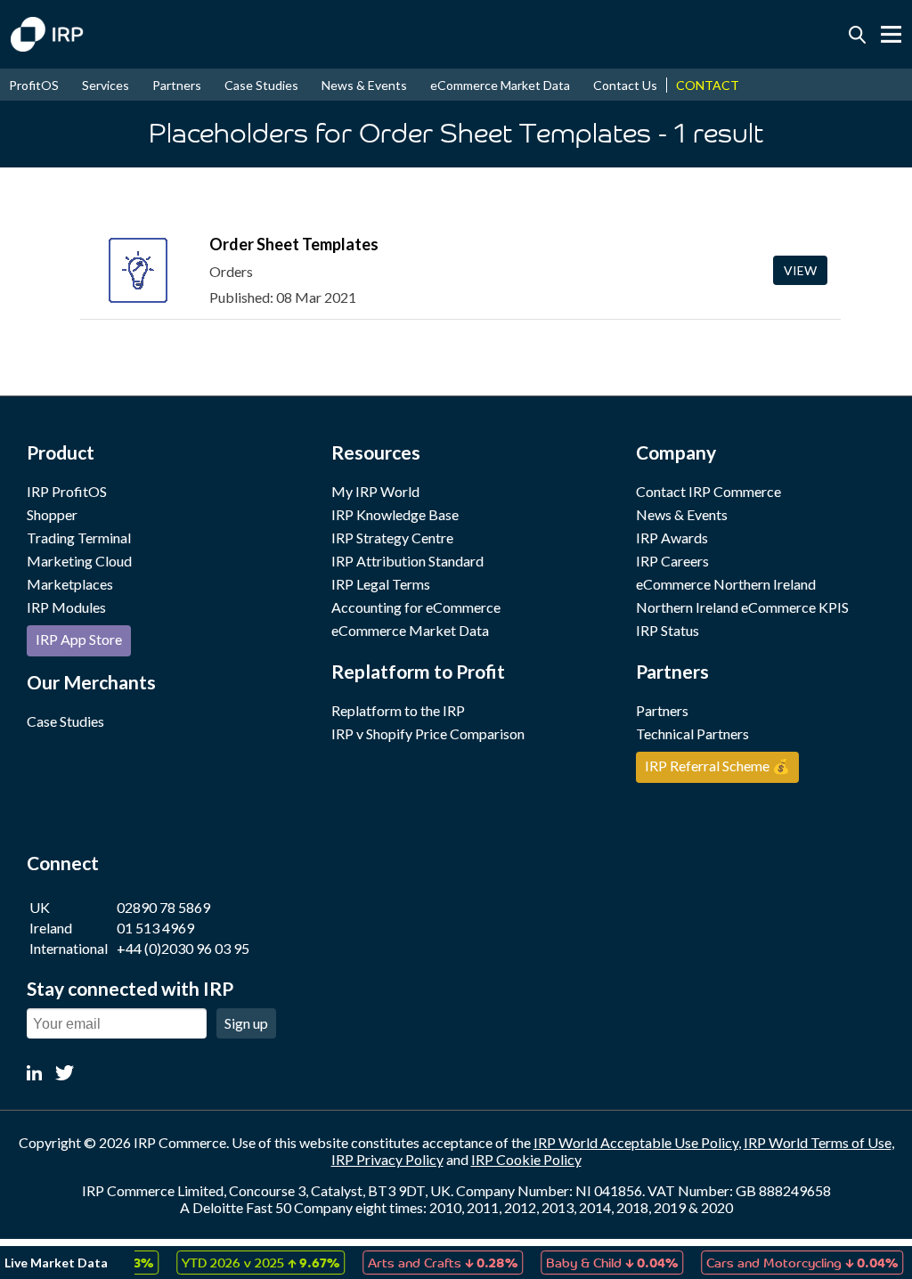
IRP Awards (672, 537)
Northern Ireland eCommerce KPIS (742, 607)
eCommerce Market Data (500, 85)
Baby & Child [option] (598, 1262)
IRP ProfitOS (67, 491)
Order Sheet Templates (294, 244)
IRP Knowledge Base (395, 514)
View (800, 270)
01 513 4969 (155, 927)
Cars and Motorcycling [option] (788, 1262)
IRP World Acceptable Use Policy (635, 1142)
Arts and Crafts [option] (429, 1262)
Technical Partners (692, 733)
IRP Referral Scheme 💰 (717, 765)
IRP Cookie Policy (526, 1159)
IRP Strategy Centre (392, 537)
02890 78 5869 (163, 907)
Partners (176, 85)
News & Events (364, 85)
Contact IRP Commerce (708, 491)
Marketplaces (70, 583)
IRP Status (667, 630)
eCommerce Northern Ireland (726, 583)
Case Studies (261, 85)
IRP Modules (66, 607)
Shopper (52, 514)
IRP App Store (79, 639)
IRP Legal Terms (380, 583)
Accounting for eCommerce (416, 607)
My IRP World (375, 491)
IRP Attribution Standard (407, 560)
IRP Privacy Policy (387, 1159)
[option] (247, 1262)
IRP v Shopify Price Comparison (428, 733)
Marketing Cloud (79, 560)
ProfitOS (34, 85)
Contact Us (625, 85)
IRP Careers (672, 560)
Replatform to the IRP (398, 710)
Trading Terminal (79, 537)
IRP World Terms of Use (818, 1142)
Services (105, 85)
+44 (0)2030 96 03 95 (183, 948)
